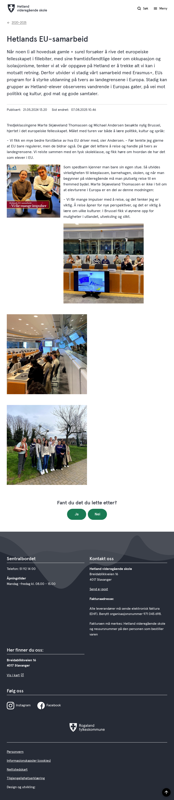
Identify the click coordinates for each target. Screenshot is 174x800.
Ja (77, 514)
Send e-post (99, 589)
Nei (97, 514)
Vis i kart (13, 675)
